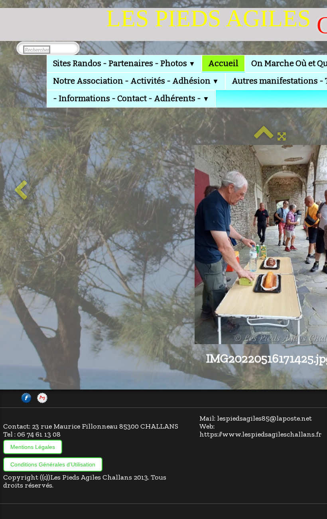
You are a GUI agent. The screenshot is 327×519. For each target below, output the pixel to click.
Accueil (223, 63)
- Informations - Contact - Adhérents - (131, 98)
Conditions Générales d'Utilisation (52, 464)
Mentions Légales (32, 447)
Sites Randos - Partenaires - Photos (124, 63)
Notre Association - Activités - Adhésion (136, 81)
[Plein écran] (282, 136)
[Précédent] (20, 191)
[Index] (263, 136)
